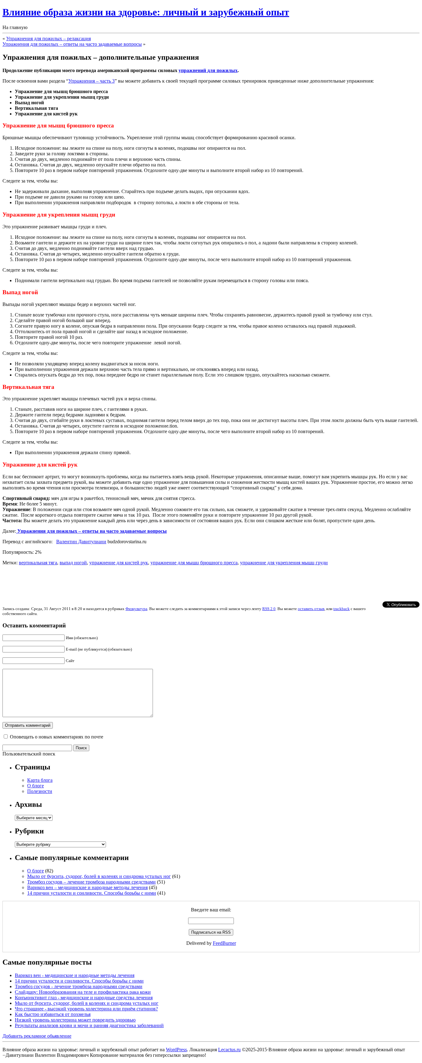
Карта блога (40, 780)
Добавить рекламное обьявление (36, 1036)
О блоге (35, 785)
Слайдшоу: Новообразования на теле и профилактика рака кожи (83, 992)
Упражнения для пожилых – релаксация (48, 38)
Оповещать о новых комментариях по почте (56, 736)
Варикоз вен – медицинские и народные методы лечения (87, 887)
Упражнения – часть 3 (91, 81)
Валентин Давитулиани (81, 541)
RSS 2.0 (269, 608)
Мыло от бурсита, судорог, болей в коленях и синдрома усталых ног (99, 876)
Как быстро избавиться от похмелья (53, 1014)
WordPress (176, 1049)
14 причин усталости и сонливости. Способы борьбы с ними (91, 893)
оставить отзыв (311, 608)
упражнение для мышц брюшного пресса (194, 562)
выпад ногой (73, 562)
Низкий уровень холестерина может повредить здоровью (75, 1019)
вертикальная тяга (38, 562)
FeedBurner (224, 943)
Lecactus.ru (229, 1049)
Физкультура (136, 608)
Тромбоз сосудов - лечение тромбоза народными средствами (78, 986)
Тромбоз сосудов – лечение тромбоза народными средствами (91, 881)
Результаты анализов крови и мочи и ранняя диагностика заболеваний (89, 1025)
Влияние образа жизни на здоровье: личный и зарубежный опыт (145, 12)
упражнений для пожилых (208, 70)
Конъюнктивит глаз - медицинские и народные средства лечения (84, 997)
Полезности (39, 791)
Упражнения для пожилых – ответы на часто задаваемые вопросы (72, 44)
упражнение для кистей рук (118, 562)
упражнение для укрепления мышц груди (284, 562)
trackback (341, 608)
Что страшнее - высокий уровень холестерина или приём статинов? (86, 1008)
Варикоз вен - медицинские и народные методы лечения (74, 975)
